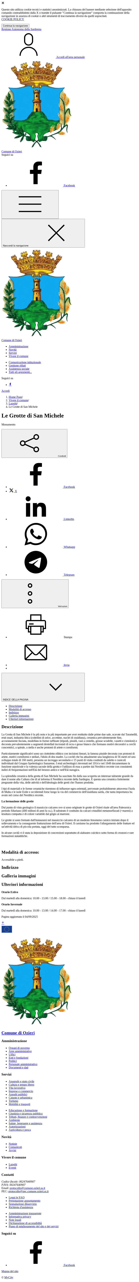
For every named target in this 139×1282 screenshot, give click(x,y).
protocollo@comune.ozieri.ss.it (27, 1188)
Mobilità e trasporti (19, 1104)
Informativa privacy (20, 1216)
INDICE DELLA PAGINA (16, 699)
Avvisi (12, 1150)
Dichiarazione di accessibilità (25, 1223)
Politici (13, 1060)
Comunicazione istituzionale (25, 362)
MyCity (8, 1277)
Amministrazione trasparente (25, 1213)
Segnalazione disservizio (23, 1204)
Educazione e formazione (23, 1110)
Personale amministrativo (23, 1064)
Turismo (13, 1100)
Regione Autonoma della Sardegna (21, 29)
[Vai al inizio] (2, 923)
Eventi (12, 1167)
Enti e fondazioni (18, 1057)
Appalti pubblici (18, 1094)
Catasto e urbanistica (20, 1097)
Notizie (13, 1143)
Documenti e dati (18, 1067)
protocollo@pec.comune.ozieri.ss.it (28, 1191)
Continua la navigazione (15, 25)
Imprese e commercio (21, 1091)
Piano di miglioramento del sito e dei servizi (33, 1226)
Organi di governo (19, 1047)
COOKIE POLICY (12, 19)
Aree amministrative (20, 1051)
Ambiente (14, 1120)
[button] (18, 346)
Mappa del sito (9, 1271)
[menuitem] (42, 486)
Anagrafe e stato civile (21, 1081)
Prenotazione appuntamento (24, 1200)
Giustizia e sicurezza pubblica (26, 1113)
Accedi (5, 390)
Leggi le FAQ (17, 1197)
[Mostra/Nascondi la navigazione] (30, 204)
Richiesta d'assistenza (21, 1207)
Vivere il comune (18, 400)
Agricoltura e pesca (20, 1129)
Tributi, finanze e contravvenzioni (28, 1116)
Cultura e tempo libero (21, 1084)
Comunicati (15, 1147)
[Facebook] (10, 384)
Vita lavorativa (17, 1087)
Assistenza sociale (19, 368)
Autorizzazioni (17, 1126)
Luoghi (13, 403)
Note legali (15, 1219)
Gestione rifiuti (17, 365)
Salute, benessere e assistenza (25, 1123)
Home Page (15, 397)
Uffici (12, 1054)
